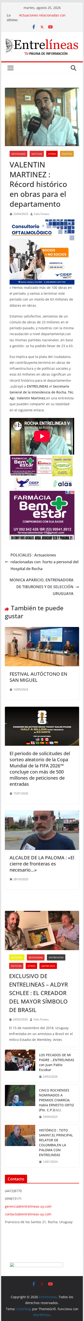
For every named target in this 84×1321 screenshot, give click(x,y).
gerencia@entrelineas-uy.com (28, 1206)
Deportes (17, 957)
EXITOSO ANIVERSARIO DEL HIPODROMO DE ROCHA (40, 17)
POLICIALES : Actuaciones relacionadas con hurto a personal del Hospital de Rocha (44, 561)
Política (67, 153)
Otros (52, 153)
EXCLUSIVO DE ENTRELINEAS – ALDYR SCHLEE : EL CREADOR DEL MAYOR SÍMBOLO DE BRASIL (38, 993)
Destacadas (18, 153)
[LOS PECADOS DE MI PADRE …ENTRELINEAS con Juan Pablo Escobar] (20, 1066)
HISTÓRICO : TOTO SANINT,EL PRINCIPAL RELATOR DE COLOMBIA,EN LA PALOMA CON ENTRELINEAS (56, 1142)
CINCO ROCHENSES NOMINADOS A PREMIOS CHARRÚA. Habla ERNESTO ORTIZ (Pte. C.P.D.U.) (56, 1100)
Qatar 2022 (48, 966)
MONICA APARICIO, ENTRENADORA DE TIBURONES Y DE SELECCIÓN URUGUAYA (42, 586)
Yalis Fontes (41, 214)
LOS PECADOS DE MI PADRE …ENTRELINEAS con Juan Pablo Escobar (56, 1062)
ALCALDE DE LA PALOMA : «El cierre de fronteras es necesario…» (42, 863)
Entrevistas (56, 957)
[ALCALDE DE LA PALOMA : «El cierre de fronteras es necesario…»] (42, 814)
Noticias (37, 153)
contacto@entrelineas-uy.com (28, 1214)
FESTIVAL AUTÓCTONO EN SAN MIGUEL (38, 677)
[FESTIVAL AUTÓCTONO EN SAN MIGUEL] (42, 630)
